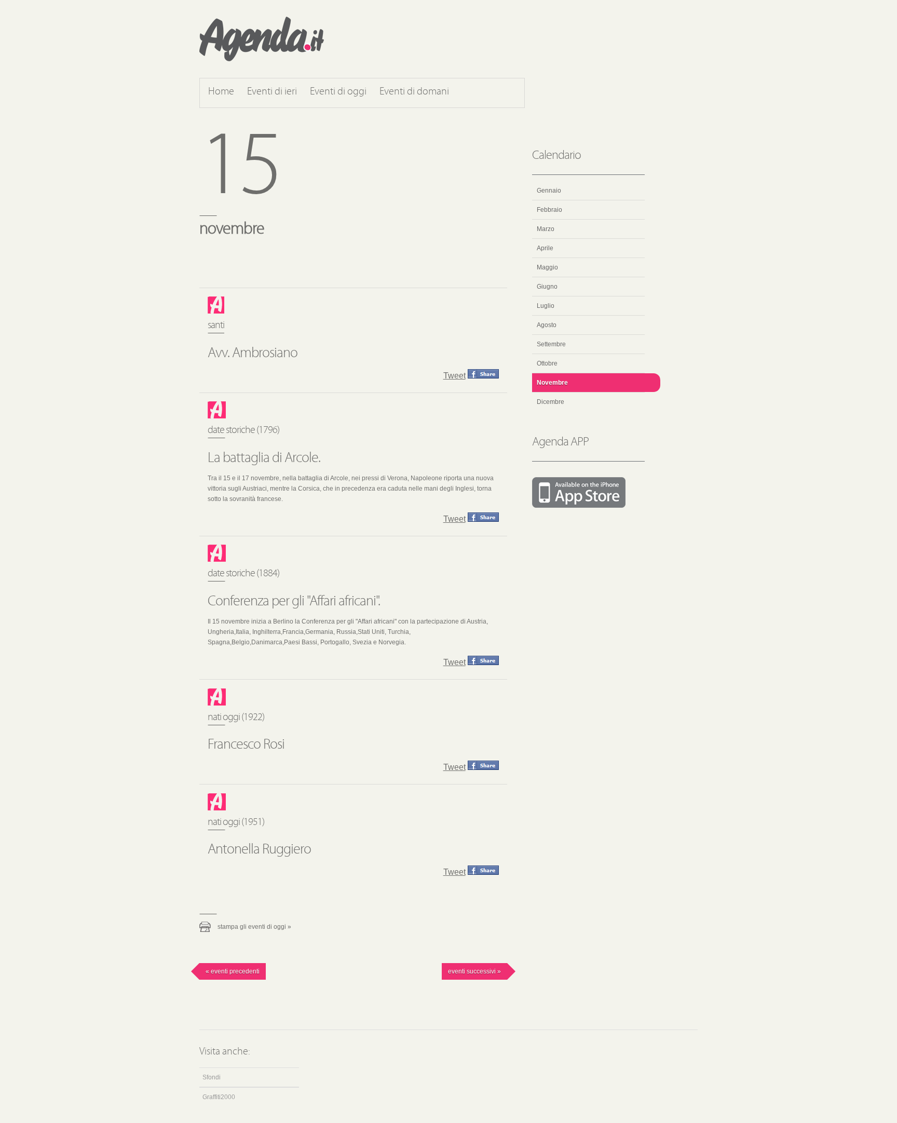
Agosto (546, 325)
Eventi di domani (414, 92)
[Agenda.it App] (588, 493)
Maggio (547, 267)
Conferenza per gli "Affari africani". (294, 601)
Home (221, 92)
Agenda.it (261, 39)
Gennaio (549, 190)
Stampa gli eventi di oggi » (254, 926)
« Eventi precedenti (233, 971)
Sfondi (211, 1077)
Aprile (545, 248)
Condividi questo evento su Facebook (483, 373)
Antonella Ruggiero (259, 850)
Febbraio (549, 209)
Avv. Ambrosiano (252, 353)
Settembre (551, 344)
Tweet (454, 375)
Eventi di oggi (338, 92)
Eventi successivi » (474, 971)
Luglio (545, 305)
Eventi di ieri (272, 92)
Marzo (545, 229)
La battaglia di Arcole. (264, 458)
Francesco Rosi (246, 745)
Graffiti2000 (218, 1097)
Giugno (547, 286)
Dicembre (550, 401)
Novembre (552, 382)
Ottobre (547, 363)
